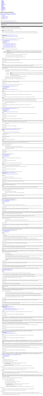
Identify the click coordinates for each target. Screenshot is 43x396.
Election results (3, 3)
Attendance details (3, 15)
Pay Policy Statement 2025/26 (6, 154)
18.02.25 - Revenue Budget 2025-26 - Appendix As (9, 43)
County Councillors (3, 9)
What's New (3, 10)
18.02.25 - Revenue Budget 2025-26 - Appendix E (9, 47)
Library (2, 5)
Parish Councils (3, 7)
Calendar (2, 0)
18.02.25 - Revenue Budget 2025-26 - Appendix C (9, 45)
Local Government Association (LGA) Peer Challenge (9, 172)
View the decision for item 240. (6, 41)
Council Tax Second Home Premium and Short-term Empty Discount (11, 129)
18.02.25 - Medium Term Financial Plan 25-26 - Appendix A (10, 111)
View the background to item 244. (6, 155)
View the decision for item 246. (6, 201)
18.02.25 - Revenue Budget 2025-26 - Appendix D (9, 46)
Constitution (3, 1)
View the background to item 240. (6, 40)
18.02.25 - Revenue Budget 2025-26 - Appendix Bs (9, 44)
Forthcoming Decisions (4, 4)
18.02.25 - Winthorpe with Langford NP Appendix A (10, 333)
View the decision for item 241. (6, 87)
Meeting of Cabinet (4, 24)
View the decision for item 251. (6, 356)
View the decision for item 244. (6, 156)
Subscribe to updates (4, 8)
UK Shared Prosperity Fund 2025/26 (7, 269)
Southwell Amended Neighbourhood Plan (8, 306)
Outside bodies (3, 6)
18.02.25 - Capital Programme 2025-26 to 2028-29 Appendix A (11, 89)
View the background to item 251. (6, 355)
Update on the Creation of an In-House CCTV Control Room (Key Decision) (11, 354)
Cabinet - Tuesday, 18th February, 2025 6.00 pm (8, 13)
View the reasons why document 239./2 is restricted (13, 36)
